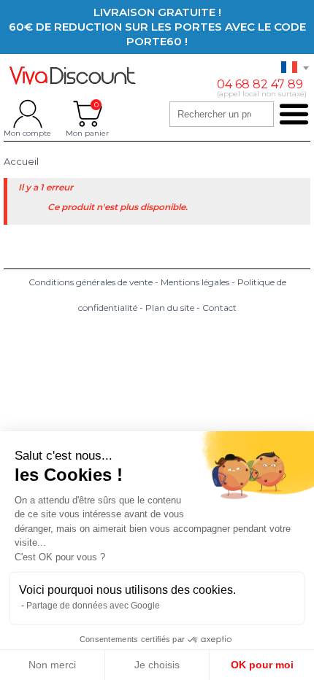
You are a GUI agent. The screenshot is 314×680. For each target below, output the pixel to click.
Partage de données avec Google (93, 605)
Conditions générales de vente (90, 282)
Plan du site (169, 307)
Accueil (21, 161)
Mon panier (87, 113)
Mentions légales (195, 282)
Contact (219, 307)
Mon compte (27, 113)
